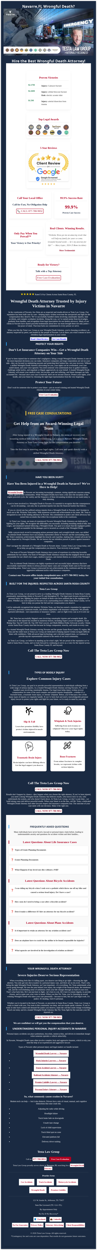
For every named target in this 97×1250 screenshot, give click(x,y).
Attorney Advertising (54, 1225)
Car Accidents (26, 1182)
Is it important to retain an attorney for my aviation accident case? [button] (43, 931)
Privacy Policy (37, 1225)
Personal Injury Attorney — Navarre (51, 1089)
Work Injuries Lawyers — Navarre (51, 1061)
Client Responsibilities (75, 1225)
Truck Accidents (45, 1182)
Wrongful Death (38, 1190)
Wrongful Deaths (15, 492)
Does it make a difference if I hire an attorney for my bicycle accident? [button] (45, 912)
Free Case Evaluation (48, 277)
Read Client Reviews (39, 339)
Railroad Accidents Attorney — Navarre (51, 1075)
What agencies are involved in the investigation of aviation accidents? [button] (44, 950)
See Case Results (59, 339)
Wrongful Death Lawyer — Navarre (51, 1053)
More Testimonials (67, 250)
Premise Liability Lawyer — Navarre (51, 1082)
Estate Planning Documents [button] (26, 860)
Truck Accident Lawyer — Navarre (51, 1068)
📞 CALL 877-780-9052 (29, 211)
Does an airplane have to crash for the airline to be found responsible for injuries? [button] (49, 940)
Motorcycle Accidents (67, 1182)
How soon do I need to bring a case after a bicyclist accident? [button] (41, 902)
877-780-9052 (39, 1159)
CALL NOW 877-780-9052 (48, 460)
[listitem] (48, 850)
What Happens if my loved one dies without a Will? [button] (36, 870)
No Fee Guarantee (20, 1225)
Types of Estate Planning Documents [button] (30, 850)
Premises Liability (58, 1190)
